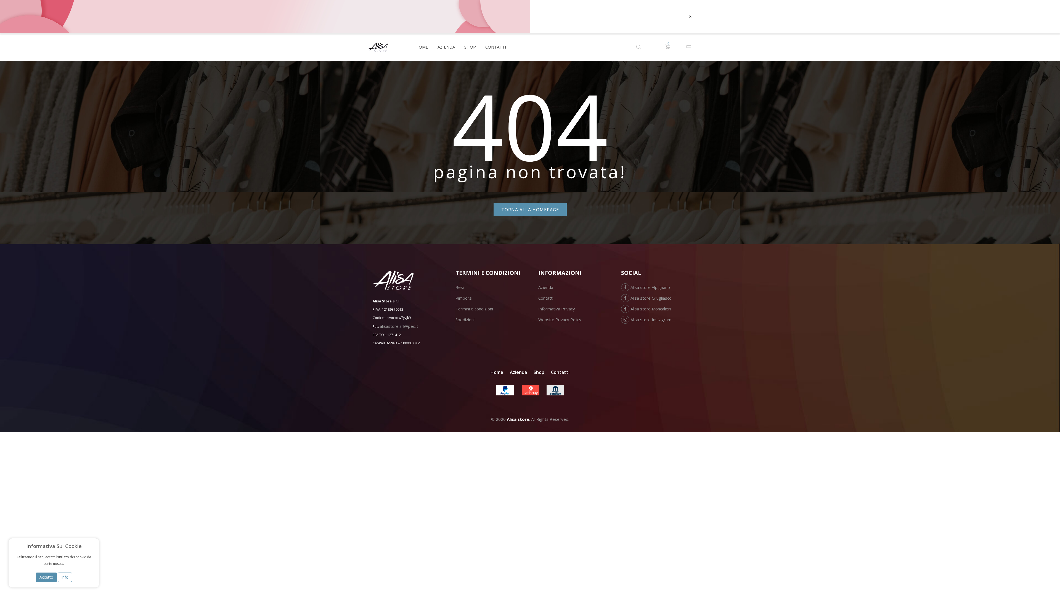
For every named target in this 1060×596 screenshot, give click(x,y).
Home (497, 372)
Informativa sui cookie (54, 546)
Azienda (545, 287)
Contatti (545, 298)
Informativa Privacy (556, 309)
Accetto (46, 577)
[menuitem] (422, 47)
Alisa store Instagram (650, 319)
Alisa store (518, 419)
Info (64, 577)
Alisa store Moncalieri (650, 309)
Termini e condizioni (474, 309)
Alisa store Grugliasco (650, 298)
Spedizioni (465, 319)
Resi (459, 287)
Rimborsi (463, 298)
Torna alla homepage (530, 210)
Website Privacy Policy (559, 319)
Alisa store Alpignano (649, 287)
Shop (539, 372)
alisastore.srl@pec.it (399, 326)
